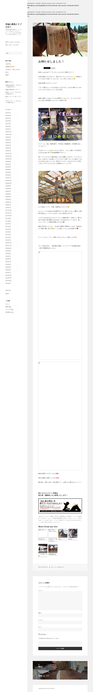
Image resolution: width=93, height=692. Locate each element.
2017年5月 (8, 229)
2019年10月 (8, 159)
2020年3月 (8, 145)
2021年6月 (8, 115)
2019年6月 (8, 167)
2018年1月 (8, 207)
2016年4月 (8, 264)
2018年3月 (8, 202)
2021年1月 (8, 129)
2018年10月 (8, 183)
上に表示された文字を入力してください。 (49, 638)
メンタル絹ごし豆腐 (42, 555)
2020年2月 (8, 148)
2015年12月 (8, 275)
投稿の (8, 307)
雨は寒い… (71, 539)
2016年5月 (8, 261)
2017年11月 (8, 213)
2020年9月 (8, 137)
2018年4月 (8, 199)
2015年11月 (8, 278)
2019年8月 (8, 161)
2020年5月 (8, 140)
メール (40, 620)
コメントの (9, 309)
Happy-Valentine (9, 85)
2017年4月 (8, 232)
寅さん (7, 72)
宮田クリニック (9, 92)
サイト (40, 627)
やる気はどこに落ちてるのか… (13, 69)
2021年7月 (8, 113)
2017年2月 (8, 237)
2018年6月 (8, 194)
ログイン (7, 304)
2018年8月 (8, 188)
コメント (40, 590)
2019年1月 (8, 178)
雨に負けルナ (41, 539)
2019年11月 (8, 156)
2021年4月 (8, 121)
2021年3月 (8, 123)
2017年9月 (8, 218)
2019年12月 (8, 153)
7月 (6, 64)
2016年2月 (8, 270)
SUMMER (7, 66)
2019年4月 (8, 169)
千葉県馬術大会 (52, 554)
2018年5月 (8, 196)
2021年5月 (8, 118)
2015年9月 (8, 283)
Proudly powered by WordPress (46, 688)
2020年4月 (8, 142)
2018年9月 (8, 186)
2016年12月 (8, 243)
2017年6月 (8, 226)
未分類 (7, 293)
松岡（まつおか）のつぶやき (12, 42)
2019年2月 (8, 175)
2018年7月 (8, 191)
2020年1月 (8, 150)
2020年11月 (8, 132)
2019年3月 (8, 172)
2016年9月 (8, 251)
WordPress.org (9, 312)
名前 (40, 613)
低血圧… (7, 75)
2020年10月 (8, 134)
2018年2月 (8, 205)
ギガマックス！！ (9, 101)
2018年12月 (8, 180)
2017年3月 (8, 234)
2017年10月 (8, 215)
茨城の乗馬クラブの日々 (13, 25)
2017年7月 (8, 224)
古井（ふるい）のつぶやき (12, 45)
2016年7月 (8, 256)
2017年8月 (8, 221)
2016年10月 (8, 248)
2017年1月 (8, 240)
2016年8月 (8, 253)
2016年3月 (8, 267)
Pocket (53, 68)
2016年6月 (8, 259)
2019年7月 (8, 164)
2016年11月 (8, 245)
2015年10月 (8, 280)
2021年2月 (8, 126)
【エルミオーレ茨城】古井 (56, 567)
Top (88, 687)
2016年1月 (8, 272)
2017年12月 (8, 210)
